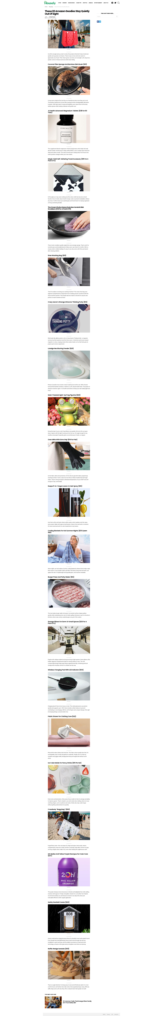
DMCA (104, 1014)
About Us (106, 2)
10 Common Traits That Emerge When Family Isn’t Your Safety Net (77, 1002)
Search (117, 16)
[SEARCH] (119, 2)
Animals (91, 2)
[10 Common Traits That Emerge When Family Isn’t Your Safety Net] (53, 1002)
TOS (112, 1014)
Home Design (71, 2)
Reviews (65, 2)
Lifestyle (85, 2)
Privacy (108, 1014)
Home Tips (78, 2)
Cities (59, 2)
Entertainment (98, 2)
